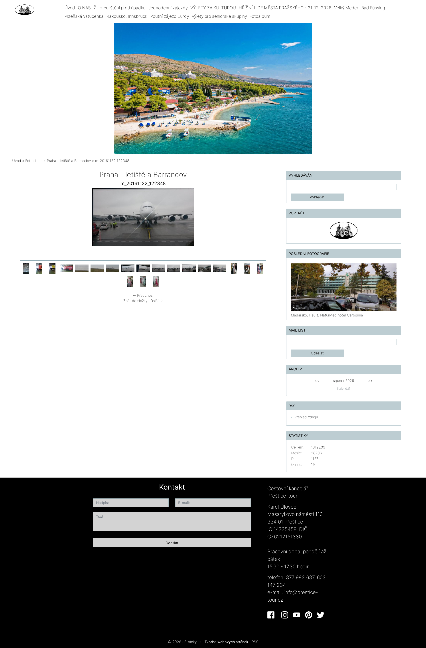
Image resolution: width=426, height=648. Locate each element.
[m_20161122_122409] (174, 268)
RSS (255, 642)
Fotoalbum (260, 16)
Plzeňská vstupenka (84, 16)
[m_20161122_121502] (82, 268)
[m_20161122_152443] (234, 268)
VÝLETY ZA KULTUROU (213, 7)
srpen (337, 380)
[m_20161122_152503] (260, 268)
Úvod (70, 7)
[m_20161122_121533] (112, 268)
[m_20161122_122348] (158, 268)
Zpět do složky (135, 300)
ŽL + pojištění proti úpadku (120, 7)
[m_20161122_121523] (97, 268)
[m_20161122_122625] (189, 268)
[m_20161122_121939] (128, 268)
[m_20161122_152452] (247, 268)
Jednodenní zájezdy (168, 7)
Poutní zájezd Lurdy (169, 16)
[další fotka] (262, 218)
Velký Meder (346, 7)
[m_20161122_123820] (204, 268)
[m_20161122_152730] (156, 281)
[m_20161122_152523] (130, 281)
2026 (349, 380)
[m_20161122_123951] (220, 268)
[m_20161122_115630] (52, 268)
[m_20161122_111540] (26, 268)
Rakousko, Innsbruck (126, 16)
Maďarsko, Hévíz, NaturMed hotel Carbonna (327, 315)
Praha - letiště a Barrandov (69, 160)
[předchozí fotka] (24, 218)
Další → (156, 300)
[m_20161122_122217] (143, 268)
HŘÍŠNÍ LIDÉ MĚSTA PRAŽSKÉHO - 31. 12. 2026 (285, 7)
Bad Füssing (373, 7)
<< (317, 380)
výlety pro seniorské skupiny (219, 16)
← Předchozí (143, 295)
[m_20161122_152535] (143, 281)
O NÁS (84, 7)
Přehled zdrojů (306, 417)
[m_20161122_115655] (66, 268)
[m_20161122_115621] (39, 268)
